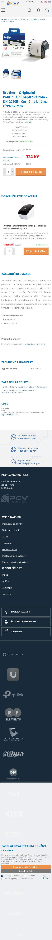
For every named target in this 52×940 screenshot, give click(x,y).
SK (49, 2)
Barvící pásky (41, 387)
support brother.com (9, 415)
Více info (28, 122)
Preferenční (18, 876)
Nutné (7, 876)
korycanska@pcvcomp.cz (34, 344)
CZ (42, 2)
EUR (25, 2)
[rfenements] (13, 714)
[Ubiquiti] (13, 674)
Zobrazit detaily (46, 877)
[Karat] (13, 774)
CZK (31, 2)
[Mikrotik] (13, 655)
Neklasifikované (26, 879)
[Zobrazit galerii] (26, 62)
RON (37, 2)
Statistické (31, 876)
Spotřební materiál (26, 387)
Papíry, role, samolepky (13, 392)
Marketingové (10, 879)
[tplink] (13, 694)
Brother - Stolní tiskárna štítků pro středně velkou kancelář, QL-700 (24, 227)
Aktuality (16, 632)
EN (45, 2)
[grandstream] (13, 734)
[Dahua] (13, 754)
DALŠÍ (5, 387)
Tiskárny (13, 387)
